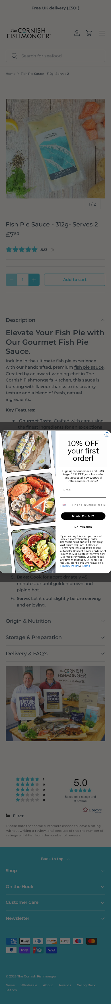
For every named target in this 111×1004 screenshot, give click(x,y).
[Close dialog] (107, 435)
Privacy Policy (69, 566)
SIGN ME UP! (83, 516)
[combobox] (66, 505)
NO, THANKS (83, 527)
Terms (86, 566)
